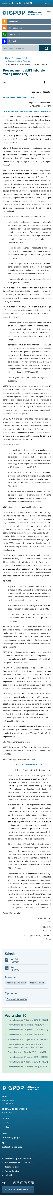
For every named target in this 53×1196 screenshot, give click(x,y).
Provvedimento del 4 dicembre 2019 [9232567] (28, 1019)
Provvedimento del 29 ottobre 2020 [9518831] (27, 1034)
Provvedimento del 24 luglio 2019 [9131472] (27, 1052)
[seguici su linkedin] (13, 2)
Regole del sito (11, 1166)
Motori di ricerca (37, 982)
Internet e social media (16, 982)
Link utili (8, 1175)
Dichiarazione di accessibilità (18, 1162)
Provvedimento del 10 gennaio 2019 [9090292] (28, 1039)
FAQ (7, 1122)
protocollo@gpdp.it (11, 1137)
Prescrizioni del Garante (19, 61)
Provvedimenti (20, 58)
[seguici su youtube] (20, 2)
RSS (7, 1126)
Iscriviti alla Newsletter (16, 1189)
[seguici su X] (27, 2)
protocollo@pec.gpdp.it (13, 1146)
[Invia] (45, 48)
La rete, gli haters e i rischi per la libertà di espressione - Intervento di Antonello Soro (25, 1046)
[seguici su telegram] (24, 2)
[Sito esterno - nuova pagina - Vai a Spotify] (32, 1182)
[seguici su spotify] (31, 2)
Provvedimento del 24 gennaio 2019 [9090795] (28, 1056)
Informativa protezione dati (17, 1158)
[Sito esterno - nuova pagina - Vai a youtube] (21, 1182)
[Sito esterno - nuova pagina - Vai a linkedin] (14, 1182)
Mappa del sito (11, 1170)
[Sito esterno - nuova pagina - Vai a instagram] (18, 1182)
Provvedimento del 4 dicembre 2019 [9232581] (28, 1061)
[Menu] (49, 13)
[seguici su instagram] (17, 2)
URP (7, 1118)
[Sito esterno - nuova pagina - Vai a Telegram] (25, 1182)
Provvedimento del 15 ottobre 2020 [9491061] (27, 1024)
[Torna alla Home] (22, 12)
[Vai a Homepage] (21, 1089)
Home (8, 58)
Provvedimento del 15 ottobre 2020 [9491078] (27, 1066)
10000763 (14, 962)
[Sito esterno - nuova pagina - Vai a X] (29, 1182)
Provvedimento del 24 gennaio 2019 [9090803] (28, 1029)
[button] (44, 83)
